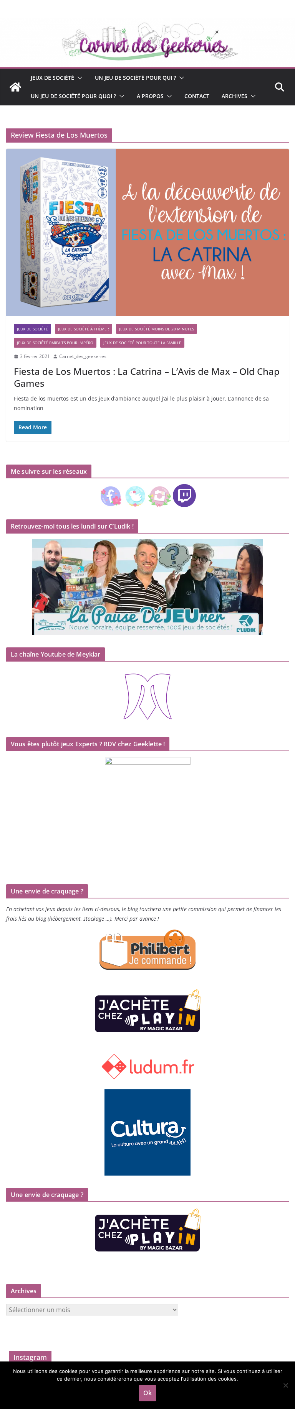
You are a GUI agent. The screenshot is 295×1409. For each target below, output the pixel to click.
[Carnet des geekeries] (147, 24)
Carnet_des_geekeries (82, 356)
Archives (234, 96)
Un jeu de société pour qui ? (135, 77)
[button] (78, 77)
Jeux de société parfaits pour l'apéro (55, 342)
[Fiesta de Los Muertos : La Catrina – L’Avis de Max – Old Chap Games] (147, 232)
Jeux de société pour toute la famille (142, 342)
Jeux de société (52, 77)
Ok (147, 1393)
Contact (196, 96)
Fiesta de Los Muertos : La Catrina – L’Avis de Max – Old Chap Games (147, 377)
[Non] (285, 1385)
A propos (150, 96)
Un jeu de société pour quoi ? (73, 96)
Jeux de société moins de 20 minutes (156, 329)
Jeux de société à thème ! (83, 329)
